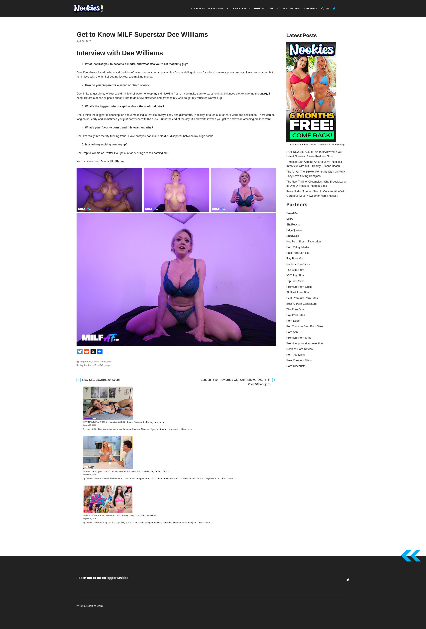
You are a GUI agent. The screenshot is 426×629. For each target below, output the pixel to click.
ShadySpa (292, 235)
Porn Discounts (296, 366)
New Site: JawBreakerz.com (101, 379)
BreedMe (292, 213)
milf (94, 365)
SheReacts (293, 224)
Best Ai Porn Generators (301, 303)
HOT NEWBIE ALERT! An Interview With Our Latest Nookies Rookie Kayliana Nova (123, 422)
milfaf (100, 365)
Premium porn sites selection (304, 343)
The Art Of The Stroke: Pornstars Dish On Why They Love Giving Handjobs (119, 515)
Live (271, 8)
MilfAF (290, 218)
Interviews (216, 8)
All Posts (198, 8)
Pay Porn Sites (295, 315)
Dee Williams (99, 361)
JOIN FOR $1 (310, 8)
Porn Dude (293, 320)
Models (282, 8)
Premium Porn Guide (299, 286)
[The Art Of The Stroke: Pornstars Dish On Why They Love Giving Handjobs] (108, 499)
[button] (322, 8)
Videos (295, 8)
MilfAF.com (117, 161)
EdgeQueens (294, 230)
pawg (107, 365)
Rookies (259, 8)
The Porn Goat (295, 309)
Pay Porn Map (295, 258)
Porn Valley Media (297, 247)
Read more (186, 429)
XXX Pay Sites (295, 275)
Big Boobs (85, 361)
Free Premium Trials (299, 360)
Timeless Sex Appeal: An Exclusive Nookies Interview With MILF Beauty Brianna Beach (126, 471)
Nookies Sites (237, 8)
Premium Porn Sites (298, 337)
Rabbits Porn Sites (298, 264)
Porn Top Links (295, 354)
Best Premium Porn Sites (302, 298)
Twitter (109, 153)
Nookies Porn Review (299, 349)
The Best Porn (295, 269)
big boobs (85, 365)
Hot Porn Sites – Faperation (303, 241)
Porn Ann (292, 332)
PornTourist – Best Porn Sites (304, 326)
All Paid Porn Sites (298, 292)
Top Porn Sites (295, 281)
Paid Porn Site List (298, 252)
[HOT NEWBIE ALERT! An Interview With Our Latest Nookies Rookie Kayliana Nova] (108, 404)
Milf (109, 361)
